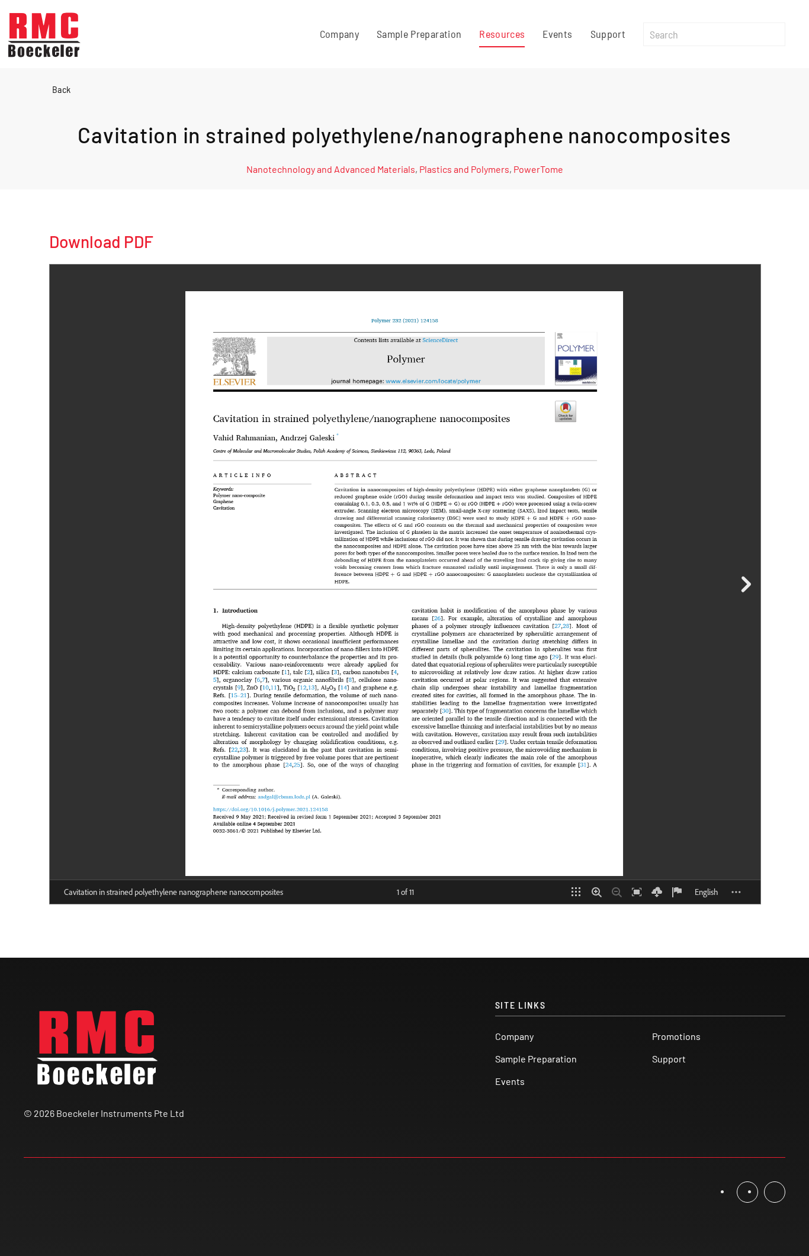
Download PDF (101, 241)
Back (61, 89)
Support (607, 33)
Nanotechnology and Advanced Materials (330, 169)
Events (557, 33)
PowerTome (538, 169)
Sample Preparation (419, 33)
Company (339, 33)
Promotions (676, 1036)
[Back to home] (44, 34)
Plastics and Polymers (464, 169)
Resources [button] (502, 33)
